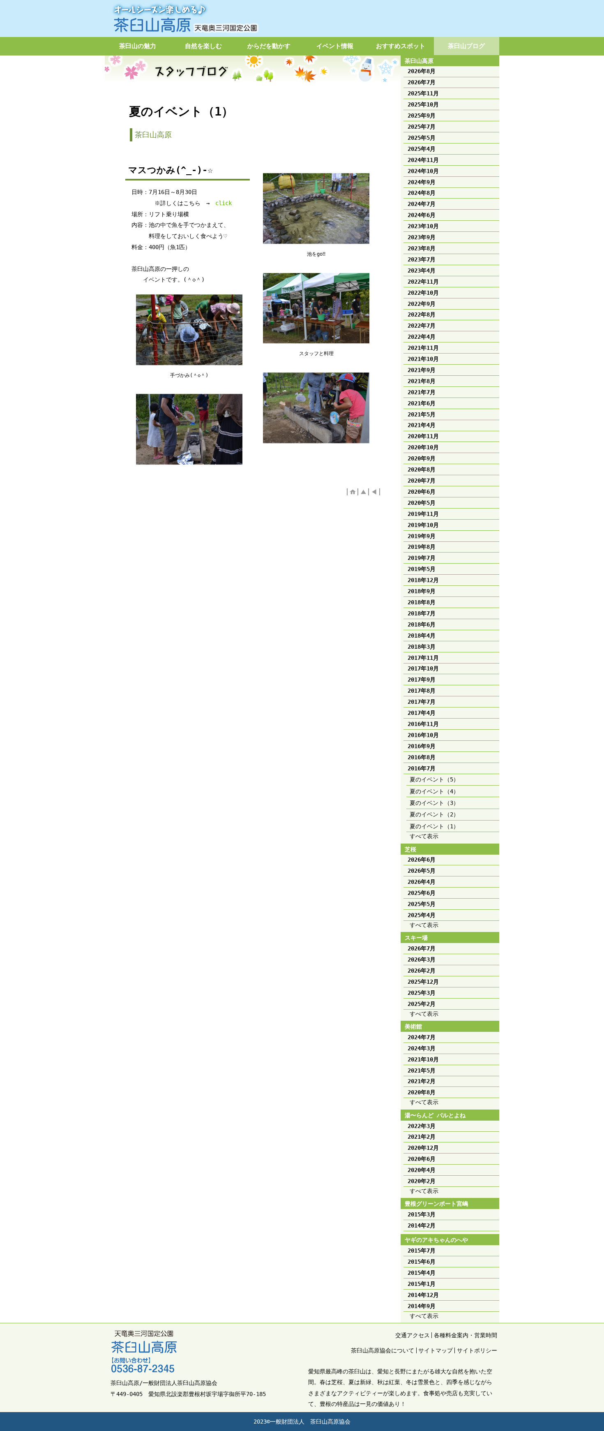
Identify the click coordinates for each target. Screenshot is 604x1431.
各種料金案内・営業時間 (465, 1335)
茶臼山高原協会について (382, 1350)
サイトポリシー (477, 1350)
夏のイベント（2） (434, 814)
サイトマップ (435, 1350)
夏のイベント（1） (434, 826)
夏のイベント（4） (434, 791)
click (223, 203)
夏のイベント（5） (434, 779)
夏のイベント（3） (434, 803)
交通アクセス (412, 1335)
